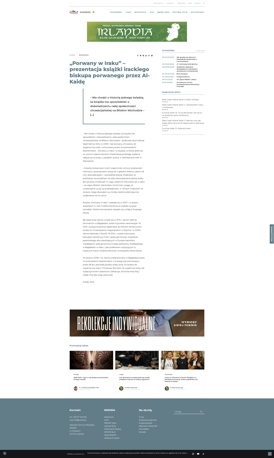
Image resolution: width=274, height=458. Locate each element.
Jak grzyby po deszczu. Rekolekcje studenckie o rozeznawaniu (187, 59)
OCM (152, 12)
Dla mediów (144, 429)
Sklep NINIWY (110, 435)
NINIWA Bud (181, 3)
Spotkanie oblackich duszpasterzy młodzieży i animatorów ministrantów (187, 69)
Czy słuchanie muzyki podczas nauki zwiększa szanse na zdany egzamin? (89, 378)
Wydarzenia (116, 12)
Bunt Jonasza (182, 74)
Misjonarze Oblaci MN (148, 426)
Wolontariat (197, 12)
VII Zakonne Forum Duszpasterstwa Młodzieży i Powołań (188, 84)
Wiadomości (84, 55)
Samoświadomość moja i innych (178, 377)
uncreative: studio (79, 454)
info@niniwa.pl (80, 420)
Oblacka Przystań (111, 438)
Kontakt (197, 3)
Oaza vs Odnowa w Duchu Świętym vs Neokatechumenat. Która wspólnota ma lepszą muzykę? (135, 379)
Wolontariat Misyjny (112, 429)
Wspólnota (140, 12)
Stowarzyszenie (145, 423)
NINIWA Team (163, 12)
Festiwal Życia (180, 12)
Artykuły (170, 3)
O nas (141, 417)
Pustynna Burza (183, 77)
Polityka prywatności (148, 420)
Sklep (190, 3)
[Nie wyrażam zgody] (187, 453)
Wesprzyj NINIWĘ (272, 233)
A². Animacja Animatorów (187, 64)
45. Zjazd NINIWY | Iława (186, 79)
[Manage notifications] (4, 453)
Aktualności (158, 3)
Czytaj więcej (200, 50)
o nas (128, 12)
